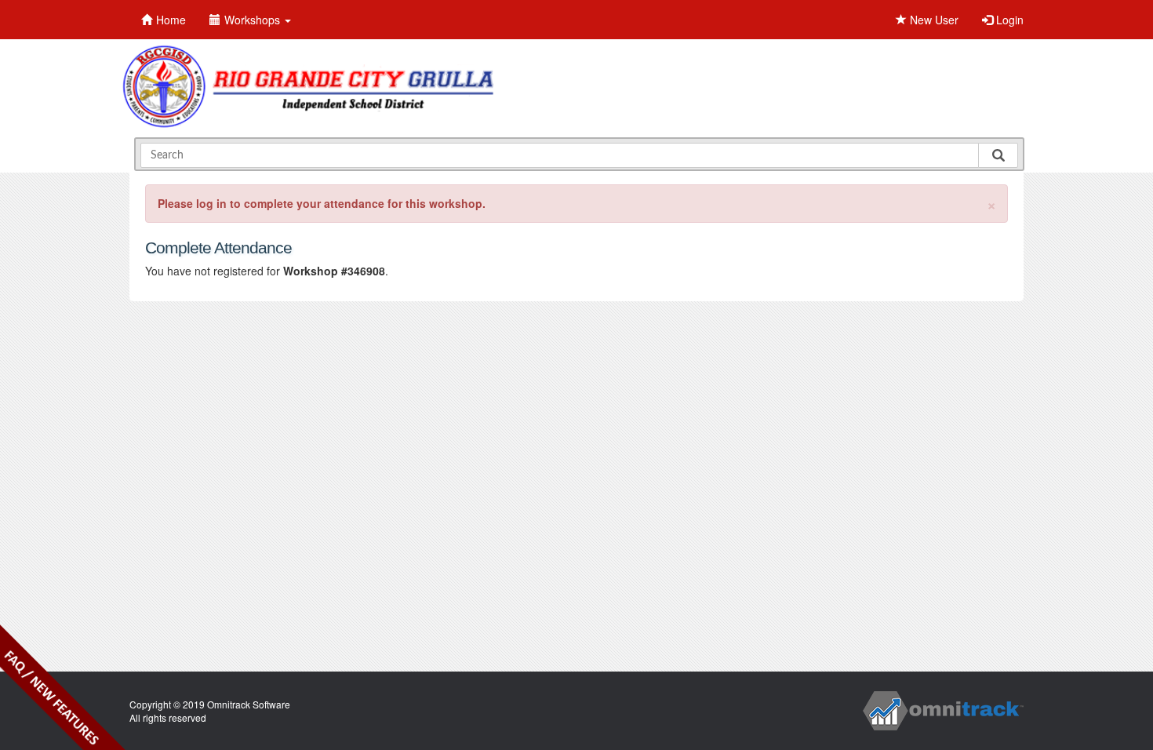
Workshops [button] (253, 19)
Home (171, 19)
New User (932, 19)
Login (1008, 19)
